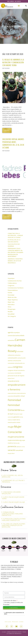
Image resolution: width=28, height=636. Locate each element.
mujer (11, 426)
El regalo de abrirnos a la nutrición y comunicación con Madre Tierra (13, 62)
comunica (17, 355)
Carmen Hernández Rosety (16, 345)
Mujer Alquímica (13, 300)
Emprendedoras (13, 290)
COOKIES (21, 621)
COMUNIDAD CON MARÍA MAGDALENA (11, 493)
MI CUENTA (18, 1)
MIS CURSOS (10, 1)
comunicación (12, 358)
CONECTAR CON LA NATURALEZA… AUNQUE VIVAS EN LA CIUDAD (15, 235)
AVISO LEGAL (8, 621)
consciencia (21, 370)
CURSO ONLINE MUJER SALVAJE (14, 502)
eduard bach (11, 378)
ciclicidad (20, 351)
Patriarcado (16, 443)
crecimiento (11, 373)
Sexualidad (11, 314)
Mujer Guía (11, 302)
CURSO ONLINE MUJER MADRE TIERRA (13, 498)
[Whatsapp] (21, 626)
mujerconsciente (16, 436)
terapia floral (11, 453)
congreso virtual (12, 370)
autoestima (11, 340)
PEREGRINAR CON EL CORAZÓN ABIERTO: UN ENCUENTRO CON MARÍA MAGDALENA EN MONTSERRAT (15, 252)
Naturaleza (11, 304)
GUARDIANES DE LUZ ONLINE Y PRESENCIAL (13, 481)
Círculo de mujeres (18, 376)
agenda (10, 332)
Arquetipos (11, 278)
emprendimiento (12, 393)
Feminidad (11, 295)
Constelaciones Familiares (15, 288)
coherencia (11, 355)
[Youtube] (16, 626)
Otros (9, 307)
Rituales (10, 311)
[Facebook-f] (6, 626)
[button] (18, 5)
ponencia (12, 446)
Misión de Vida (12, 297)
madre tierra (16, 420)
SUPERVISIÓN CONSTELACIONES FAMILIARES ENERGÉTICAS (14, 519)
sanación (11, 450)
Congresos (11, 285)
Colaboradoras (12, 283)
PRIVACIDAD (15, 621)
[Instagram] (11, 626)
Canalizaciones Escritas (15, 281)
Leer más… (7, 130)
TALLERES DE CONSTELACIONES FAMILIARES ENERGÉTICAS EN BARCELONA (13, 525)
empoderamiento (13, 381)
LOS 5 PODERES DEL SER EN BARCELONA (12, 476)
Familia (10, 292)
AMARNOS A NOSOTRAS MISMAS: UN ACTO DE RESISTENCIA (15, 261)
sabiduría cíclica (20, 446)
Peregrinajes (11, 309)
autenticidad (11, 335)
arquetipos (16, 332)
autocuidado (19, 335)
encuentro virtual (19, 396)
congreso (17, 366)
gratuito (16, 417)
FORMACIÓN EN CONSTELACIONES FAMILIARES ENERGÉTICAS (12, 513)
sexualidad (19, 450)
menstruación (12, 422)
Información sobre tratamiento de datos (14, 613)
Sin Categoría (12, 316)
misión (18, 422)
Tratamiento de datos (9, 600)
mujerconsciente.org (14, 440)
